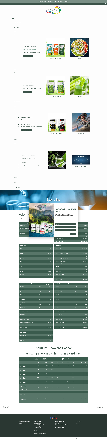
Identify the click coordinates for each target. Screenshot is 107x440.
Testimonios (17, 187)
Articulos (23, 162)
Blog (15, 182)
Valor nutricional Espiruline (29, 49)
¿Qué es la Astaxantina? (27, 117)
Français (87, 3)
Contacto (57, 423)
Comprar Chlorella (27, 91)
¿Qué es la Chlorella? (28, 82)
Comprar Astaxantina (26, 130)
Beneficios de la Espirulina (29, 46)
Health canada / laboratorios (28, 155)
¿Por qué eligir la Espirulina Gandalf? (32, 52)
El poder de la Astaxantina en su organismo (31, 126)
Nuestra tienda (18, 22)
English (92, 3)
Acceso (77, 424)
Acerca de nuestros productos (40, 431)
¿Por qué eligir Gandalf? (38, 423)
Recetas (79, 58)
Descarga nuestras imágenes (40, 433)
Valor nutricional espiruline (57, 171)
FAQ (96, 3)
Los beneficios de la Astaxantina (29, 119)
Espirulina (16, 27)
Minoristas (101, 3)
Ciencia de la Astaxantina (27, 124)
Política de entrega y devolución (61, 424)
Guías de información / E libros (28, 158)
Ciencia (16, 139)
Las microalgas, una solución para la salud (31, 165)
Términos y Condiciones (60, 426)
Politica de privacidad (59, 427)
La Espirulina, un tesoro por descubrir (30, 169)
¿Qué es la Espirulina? (28, 43)
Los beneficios (81, 133)
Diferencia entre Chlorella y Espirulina (32, 88)
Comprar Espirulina (28, 56)
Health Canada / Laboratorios (81, 166)
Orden (77, 423)
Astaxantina (17, 101)
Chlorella (16, 65)
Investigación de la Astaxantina (29, 122)
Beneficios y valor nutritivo (29, 85)
